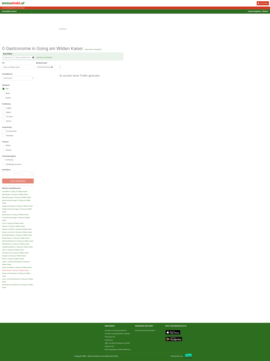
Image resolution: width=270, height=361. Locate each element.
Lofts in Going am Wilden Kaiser (13, 223)
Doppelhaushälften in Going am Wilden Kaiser (17, 247)
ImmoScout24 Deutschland (145, 330)
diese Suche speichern (93, 49)
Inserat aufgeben (254, 11)
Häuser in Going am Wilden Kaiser (13, 226)
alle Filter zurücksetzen (44, 57)
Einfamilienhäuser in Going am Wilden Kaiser (17, 235)
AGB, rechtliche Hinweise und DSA (117, 343)
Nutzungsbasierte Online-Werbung (117, 349)
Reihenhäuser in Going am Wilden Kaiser (15, 244)
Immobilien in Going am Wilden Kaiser (14, 191)
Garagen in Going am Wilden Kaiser (14, 256)
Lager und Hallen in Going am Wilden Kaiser (17, 267)
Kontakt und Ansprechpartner (115, 330)
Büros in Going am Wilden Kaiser (13, 259)
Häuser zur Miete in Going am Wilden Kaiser (17, 229)
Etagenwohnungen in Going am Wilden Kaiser (17, 206)
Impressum (109, 340)
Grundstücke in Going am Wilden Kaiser (15, 253)
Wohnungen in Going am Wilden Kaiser (15, 194)
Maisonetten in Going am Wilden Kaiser (15, 214)
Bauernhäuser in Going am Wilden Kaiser (16, 238)
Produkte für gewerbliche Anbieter (117, 334)
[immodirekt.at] (13, 4)
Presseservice (110, 337)
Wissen (265, 11)
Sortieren (41, 63)
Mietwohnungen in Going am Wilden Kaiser (16, 197)
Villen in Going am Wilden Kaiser (13, 250)
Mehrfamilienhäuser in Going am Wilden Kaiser (18, 241)
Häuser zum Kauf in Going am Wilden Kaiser (17, 232)
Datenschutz (109, 346)
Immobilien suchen (9, 11)
